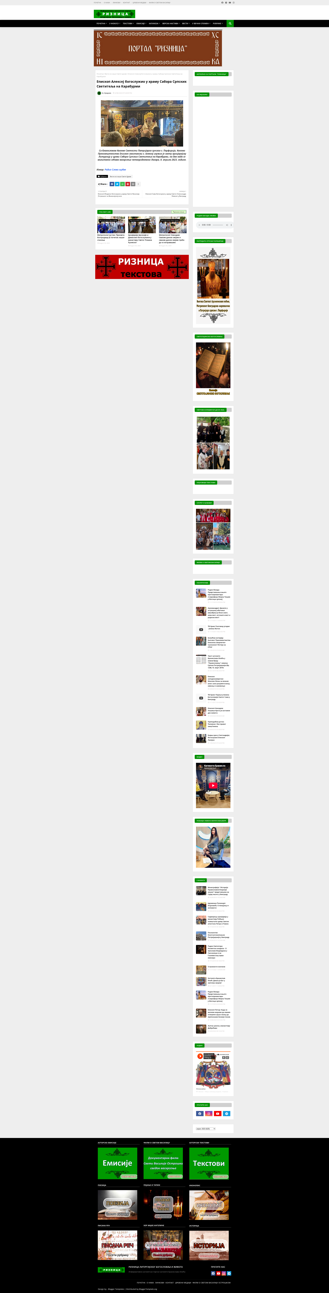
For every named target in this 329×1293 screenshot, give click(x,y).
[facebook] (200, 1113)
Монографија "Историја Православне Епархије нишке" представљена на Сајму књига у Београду (218, 891)
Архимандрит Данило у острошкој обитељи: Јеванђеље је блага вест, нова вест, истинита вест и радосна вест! (219, 613)
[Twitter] (117, 184)
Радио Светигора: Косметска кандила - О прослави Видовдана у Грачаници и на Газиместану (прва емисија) (217, 952)
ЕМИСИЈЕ (140, 23)
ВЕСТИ (185, 23)
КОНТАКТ (126, 3)
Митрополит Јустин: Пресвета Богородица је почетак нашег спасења (111, 237)
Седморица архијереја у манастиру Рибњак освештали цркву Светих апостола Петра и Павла (218, 920)
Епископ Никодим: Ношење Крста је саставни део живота (219, 710)
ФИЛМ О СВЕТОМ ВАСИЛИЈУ (159, 3)
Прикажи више (178, 212)
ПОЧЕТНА (98, 3)
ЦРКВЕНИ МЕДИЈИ (140, 3)
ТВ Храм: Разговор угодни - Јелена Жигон (219, 627)
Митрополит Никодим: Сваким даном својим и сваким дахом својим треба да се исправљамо (171, 239)
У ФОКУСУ (114, 23)
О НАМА (107, 3)
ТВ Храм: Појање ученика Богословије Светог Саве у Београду (219, 697)
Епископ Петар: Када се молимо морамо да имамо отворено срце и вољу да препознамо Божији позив (219, 1013)
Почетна (100, 74)
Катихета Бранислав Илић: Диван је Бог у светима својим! (216, 980)
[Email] (133, 184)
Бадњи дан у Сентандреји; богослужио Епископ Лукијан (219, 737)
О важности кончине (216, 966)
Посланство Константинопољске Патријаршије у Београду (218, 934)
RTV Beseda (200, 1091)
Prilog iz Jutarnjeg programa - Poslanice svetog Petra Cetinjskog (224, 1091)
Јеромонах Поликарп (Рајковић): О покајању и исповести (218, 905)
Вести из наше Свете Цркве (116, 74)
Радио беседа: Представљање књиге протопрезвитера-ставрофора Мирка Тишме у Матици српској (219, 594)
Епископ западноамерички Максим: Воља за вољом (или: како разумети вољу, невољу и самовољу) (219, 681)
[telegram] (227, 1113)
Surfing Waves (230, 81)
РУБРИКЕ (217, 23)
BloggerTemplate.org (148, 1289)
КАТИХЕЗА (153, 23)
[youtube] (218, 1113)
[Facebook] (112, 184)
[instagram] (209, 1113)
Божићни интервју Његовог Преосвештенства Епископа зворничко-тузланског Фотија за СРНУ (219, 642)
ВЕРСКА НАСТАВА (170, 23)
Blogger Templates (116, 1289)
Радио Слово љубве (115, 169)
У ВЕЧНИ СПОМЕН (200, 23)
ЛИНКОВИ (117, 3)
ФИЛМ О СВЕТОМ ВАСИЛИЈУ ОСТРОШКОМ (212, 1282)
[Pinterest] (127, 184)
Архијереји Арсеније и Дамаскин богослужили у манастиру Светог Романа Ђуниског (140, 239)
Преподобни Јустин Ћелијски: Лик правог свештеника (217, 724)
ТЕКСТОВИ (127, 23)
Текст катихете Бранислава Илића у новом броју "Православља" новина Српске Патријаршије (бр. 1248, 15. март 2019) (218, 662)
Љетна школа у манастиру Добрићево (219, 1027)
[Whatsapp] (122, 184)
